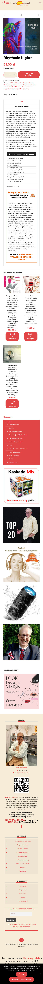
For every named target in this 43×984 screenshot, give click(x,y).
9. (15, 177)
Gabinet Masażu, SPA (15, 438)
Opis (21, 102)
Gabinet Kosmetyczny (15, 432)
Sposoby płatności (22, 849)
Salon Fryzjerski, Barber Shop (18, 435)
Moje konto (22, 894)
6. (14, 170)
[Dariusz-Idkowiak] (21, 642)
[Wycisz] (27, 154)
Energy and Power (12, 296)
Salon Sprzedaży (24, 89)
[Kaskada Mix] (21, 486)
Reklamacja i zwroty (23, 860)
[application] (21, 154)
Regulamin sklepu (22, 845)
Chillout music (12, 365)
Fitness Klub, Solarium (22, 83)
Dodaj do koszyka (29, 74)
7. (15, 172)
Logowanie (22, 890)
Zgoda (21, 974)
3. (14, 163)
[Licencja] (21, 564)
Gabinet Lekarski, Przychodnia (22, 85)
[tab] (21, 101)
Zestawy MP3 (13, 462)
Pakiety (11, 459)
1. (15, 159)
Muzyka (9, 422)
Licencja (22, 867)
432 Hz (12, 83)
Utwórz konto (23, 886)
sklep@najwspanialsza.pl (22, 773)
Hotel (14, 87)
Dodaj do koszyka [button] (12, 336)
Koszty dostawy (23, 856)
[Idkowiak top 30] (21, 525)
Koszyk (23, 897)
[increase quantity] (14, 75)
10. (15, 179)
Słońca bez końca (14, 425)
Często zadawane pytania (23, 841)
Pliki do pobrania (23, 901)
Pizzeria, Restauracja (22, 87)
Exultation (31, 296)
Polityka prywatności (22, 864)
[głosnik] (21, 603)
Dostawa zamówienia (22, 852)
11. (14, 181)
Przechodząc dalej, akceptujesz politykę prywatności (23, 925)
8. (13, 175)
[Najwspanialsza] (21, 3)
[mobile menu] (40, 3)
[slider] (32, 154)
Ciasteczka (22, 871)
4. (13, 165)
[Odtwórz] (10, 154)
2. (14, 161)
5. (14, 168)
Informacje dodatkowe (21, 106)
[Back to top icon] (21, 940)
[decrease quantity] (6, 75)
